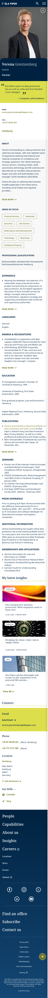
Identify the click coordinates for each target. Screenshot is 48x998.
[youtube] (31, 898)
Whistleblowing (24, 961)
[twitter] (38, 889)
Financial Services (11, 216)
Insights (9, 840)
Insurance (8, 223)
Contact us (11, 929)
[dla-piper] (9, 3)
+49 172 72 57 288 (10, 748)
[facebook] (9, 889)
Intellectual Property (13, 245)
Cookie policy (24, 952)
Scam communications (24, 966)
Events (5, 870)
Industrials (30, 216)
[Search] (37, 3)
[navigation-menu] (44, 3)
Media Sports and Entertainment (18, 231)
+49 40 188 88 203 (9, 122)
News (5, 863)
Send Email (7, 720)
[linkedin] (16, 898)
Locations (6, 856)
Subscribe (11, 921)
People (8, 816)
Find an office (14, 913)
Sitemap (22, 973)
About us (10, 832)
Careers (9, 848)
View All (7, 691)
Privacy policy (24, 942)
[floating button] (42, 956)
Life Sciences (24, 223)
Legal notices (24, 947)
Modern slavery (24, 957)
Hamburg (7, 130)
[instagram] (24, 889)
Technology (9, 238)
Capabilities (13, 824)
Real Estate (25, 238)
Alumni (5, 877)
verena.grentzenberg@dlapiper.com (17, 112)
